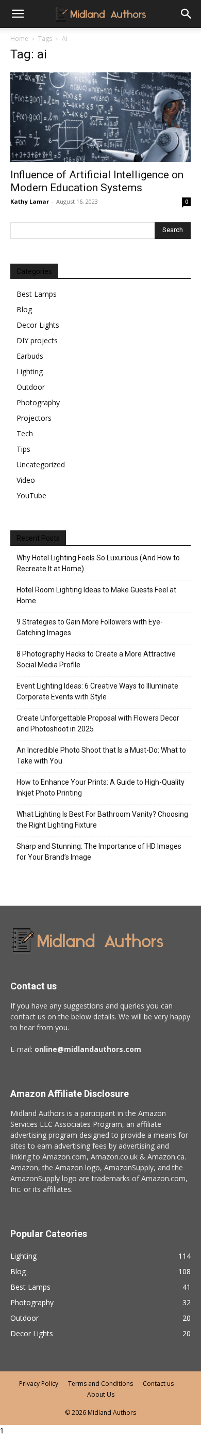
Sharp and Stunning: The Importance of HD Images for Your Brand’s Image (98, 851)
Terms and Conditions (100, 1383)
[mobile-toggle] (17, 14)
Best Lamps (36, 294)
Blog (24, 309)
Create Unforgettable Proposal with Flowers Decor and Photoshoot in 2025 (97, 723)
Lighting (29, 371)
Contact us (158, 1383)
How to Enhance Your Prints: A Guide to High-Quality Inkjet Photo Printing (100, 787)
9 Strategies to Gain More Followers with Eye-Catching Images (89, 627)
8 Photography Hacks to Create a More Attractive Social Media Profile (96, 659)
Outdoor (30, 387)
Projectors (34, 418)
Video (25, 480)
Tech (24, 433)
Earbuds (29, 356)
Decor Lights (37, 325)
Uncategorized (40, 464)
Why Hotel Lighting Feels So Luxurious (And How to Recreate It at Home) (98, 563)
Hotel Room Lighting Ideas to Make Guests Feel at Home (96, 595)
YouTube (31, 495)
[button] (186, 14)
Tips (23, 449)
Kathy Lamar (29, 201)
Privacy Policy (38, 1383)
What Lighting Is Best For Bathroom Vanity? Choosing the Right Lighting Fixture (102, 819)
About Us (100, 1394)
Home (19, 38)
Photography (38, 402)
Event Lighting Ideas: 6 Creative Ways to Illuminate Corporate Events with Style (97, 691)
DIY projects (37, 340)
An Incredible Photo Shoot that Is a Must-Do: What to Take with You (101, 755)
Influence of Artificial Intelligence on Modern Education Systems (96, 181)
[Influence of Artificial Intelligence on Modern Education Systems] (100, 117)
